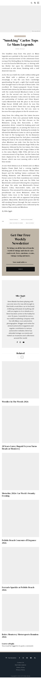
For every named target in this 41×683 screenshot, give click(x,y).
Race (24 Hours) (30, 223)
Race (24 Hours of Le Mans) (16, 223)
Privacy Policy (20, 669)
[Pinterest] (27, 658)
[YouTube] (31, 658)
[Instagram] (23, 658)
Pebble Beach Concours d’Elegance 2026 (19, 541)
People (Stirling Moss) (27, 219)
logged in (15, 646)
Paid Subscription (20, 665)
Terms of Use (20, 667)
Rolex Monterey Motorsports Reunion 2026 (20, 635)
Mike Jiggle (20, 49)
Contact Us (20, 662)
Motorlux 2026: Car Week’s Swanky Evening (18, 494)
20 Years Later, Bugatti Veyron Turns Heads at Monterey (19, 447)
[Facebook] (19, 658)
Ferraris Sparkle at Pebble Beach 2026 (18, 588)
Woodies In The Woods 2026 (15, 401)
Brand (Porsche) (14, 219)
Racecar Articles (20, 36)
